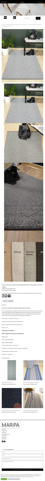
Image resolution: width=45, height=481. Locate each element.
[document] (22, 240)
